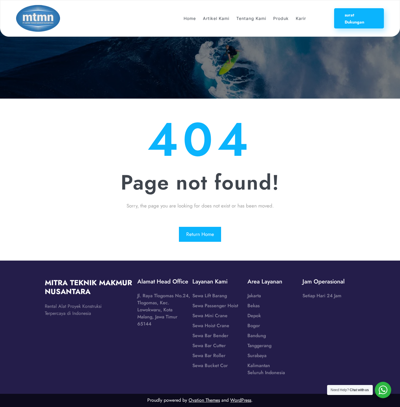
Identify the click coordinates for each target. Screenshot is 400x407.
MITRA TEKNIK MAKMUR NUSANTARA (88, 287)
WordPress (240, 400)
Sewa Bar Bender (210, 335)
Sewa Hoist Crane (210, 325)
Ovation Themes (204, 400)
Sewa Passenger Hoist (215, 305)
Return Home (200, 234)
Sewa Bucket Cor (210, 365)
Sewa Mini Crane (210, 315)
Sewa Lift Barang (209, 295)
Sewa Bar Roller (208, 355)
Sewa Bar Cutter (209, 345)
